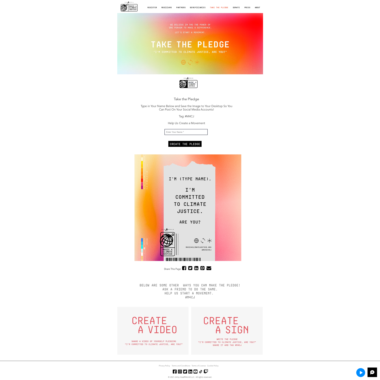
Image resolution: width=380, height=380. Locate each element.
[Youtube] (195, 371)
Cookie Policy (212, 366)
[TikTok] (200, 371)
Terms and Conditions (181, 366)
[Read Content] (360, 372)
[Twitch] (206, 371)
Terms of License (199, 366)
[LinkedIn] (190, 371)
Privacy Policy (164, 366)
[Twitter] (185, 371)
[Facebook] (174, 371)
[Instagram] (180, 371)
